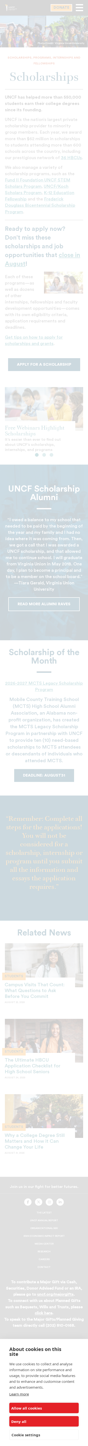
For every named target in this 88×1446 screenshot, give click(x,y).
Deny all (18, 1421)
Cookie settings (25, 1434)
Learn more (19, 1394)
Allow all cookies (26, 1408)
